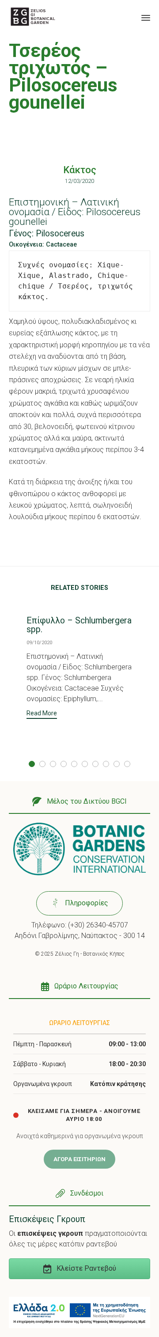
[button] (41, 714)
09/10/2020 (39, 643)
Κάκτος (79, 169)
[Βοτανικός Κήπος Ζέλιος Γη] (33, 17)
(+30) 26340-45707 (98, 925)
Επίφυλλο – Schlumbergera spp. (79, 624)
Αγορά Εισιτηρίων (79, 1159)
